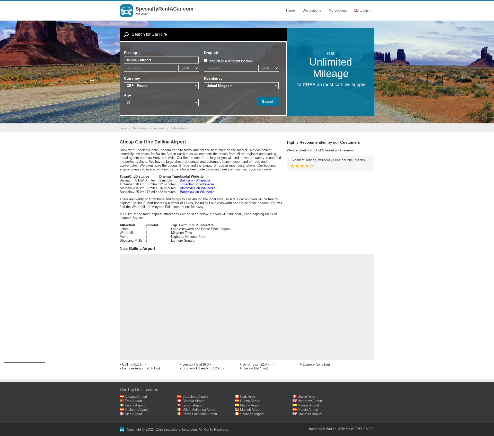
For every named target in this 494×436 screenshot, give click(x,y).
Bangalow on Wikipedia (197, 192)
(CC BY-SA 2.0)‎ (362, 429)
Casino (248, 368)
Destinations (312, 10)
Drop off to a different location (230, 61)
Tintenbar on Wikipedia (197, 184)
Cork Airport (249, 396)
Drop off (211, 53)
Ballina (127, 364)
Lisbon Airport (192, 405)
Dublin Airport (307, 396)
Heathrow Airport (310, 401)
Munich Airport (250, 410)
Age (127, 95)
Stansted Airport (310, 414)
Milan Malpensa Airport (199, 410)
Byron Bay (250, 364)
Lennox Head (192, 364)
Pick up (130, 53)
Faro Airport (133, 401)
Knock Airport (135, 405)
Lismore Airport (133, 368)
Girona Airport (250, 401)
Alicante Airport (136, 396)
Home (290, 10)
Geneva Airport (193, 401)
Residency (213, 78)
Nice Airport (133, 414)
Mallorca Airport (136, 410)
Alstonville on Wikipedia (197, 188)
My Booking (338, 10)
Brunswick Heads (195, 368)
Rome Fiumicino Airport (199, 414)
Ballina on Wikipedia (195, 180)
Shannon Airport (252, 414)
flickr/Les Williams (336, 429)
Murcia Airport (308, 410)
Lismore (309, 364)
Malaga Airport (308, 405)
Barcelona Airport (195, 396)
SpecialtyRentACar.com (164, 9)
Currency (132, 78)
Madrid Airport (250, 405)
